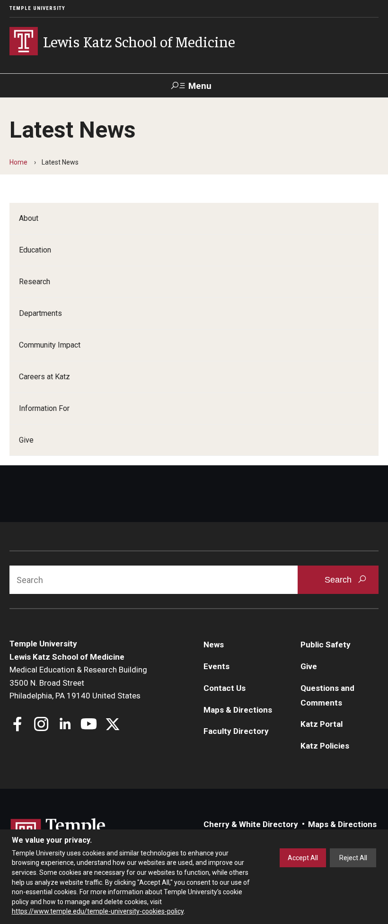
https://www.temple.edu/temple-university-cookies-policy (98, 911)
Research (34, 281)
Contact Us (224, 688)
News (213, 644)
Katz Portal (321, 724)
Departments (40, 313)
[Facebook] (17, 725)
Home (18, 162)
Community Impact (49, 344)
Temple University (37, 8)
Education (35, 249)
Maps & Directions (237, 710)
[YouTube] (88, 725)
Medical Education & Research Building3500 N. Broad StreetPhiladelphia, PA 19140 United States (78, 682)
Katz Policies (324, 745)
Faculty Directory (236, 731)
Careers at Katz (44, 376)
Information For (44, 408)
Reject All (353, 858)
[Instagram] (41, 725)
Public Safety (325, 644)
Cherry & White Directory (250, 824)
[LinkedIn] (65, 725)
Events (216, 666)
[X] (112, 725)
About (28, 218)
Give (26, 440)
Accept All (303, 858)
